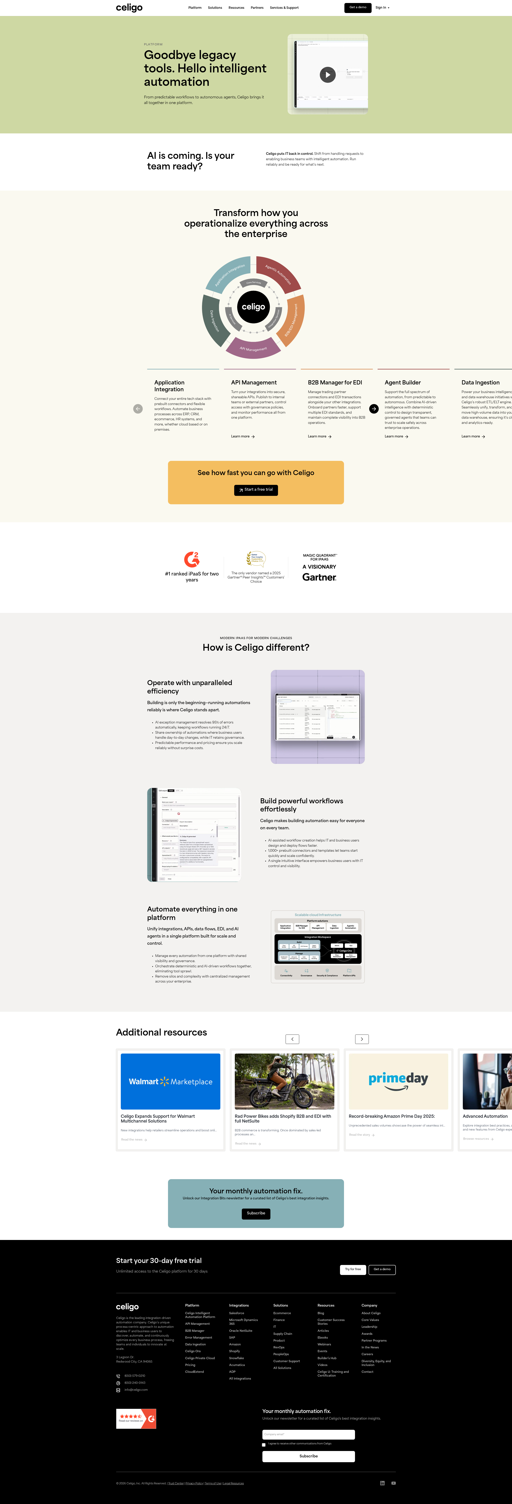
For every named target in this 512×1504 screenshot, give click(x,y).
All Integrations (240, 1378)
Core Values (370, 1320)
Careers (367, 1354)
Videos (322, 1365)
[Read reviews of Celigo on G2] (136, 1419)
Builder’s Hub (327, 1358)
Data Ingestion (195, 1344)
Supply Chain (282, 1334)
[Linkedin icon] (382, 1483)
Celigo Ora (193, 1351)
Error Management (198, 1337)
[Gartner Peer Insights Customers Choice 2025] (256, 559)
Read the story (359, 1135)
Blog (321, 1313)
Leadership (369, 1327)
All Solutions (282, 1368)
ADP (232, 1372)
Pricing (190, 1365)
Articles (323, 1331)
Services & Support (284, 8)
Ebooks (323, 1337)
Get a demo (358, 7)
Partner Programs (374, 1340)
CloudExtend (194, 1372)
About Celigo (371, 1313)
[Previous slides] (292, 1039)
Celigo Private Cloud (200, 1358)
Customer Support (286, 1361)
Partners (257, 8)
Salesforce (236, 1313)
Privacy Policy (194, 1483)
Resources (236, 8)
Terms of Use (213, 1483)
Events (322, 1351)
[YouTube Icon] (393, 1483)
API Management (197, 1324)
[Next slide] (374, 409)
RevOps (278, 1347)
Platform (195, 8)
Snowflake (236, 1358)
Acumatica (237, 1365)
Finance (279, 1320)
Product (279, 1340)
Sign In (381, 7)
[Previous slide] (138, 409)
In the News (370, 1347)
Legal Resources (233, 1483)
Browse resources (476, 1139)
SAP (232, 1337)
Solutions (215, 8)
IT (274, 1327)
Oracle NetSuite (240, 1331)
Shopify (234, 1351)
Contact (367, 1372)
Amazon (235, 1344)
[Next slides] (362, 1039)
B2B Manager (194, 1331)
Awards (367, 1334)
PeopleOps (281, 1354)
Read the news (131, 1139)
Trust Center (176, 1483)
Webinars (324, 1344)
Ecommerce (282, 1313)
